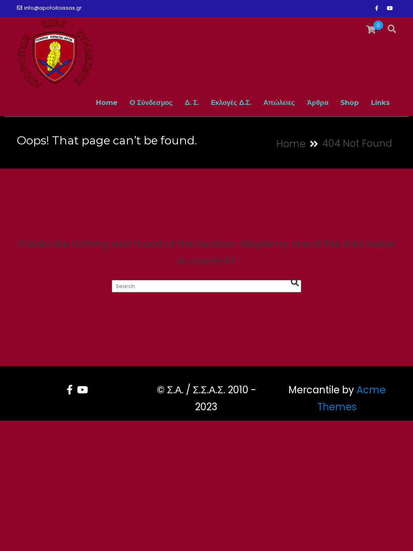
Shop (349, 102)
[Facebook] (376, 8)
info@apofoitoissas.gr (53, 8)
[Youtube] (389, 8)
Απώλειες (279, 102)
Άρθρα (317, 102)
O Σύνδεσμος (151, 102)
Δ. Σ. (192, 102)
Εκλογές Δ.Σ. (231, 102)
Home (106, 102)
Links (380, 102)
